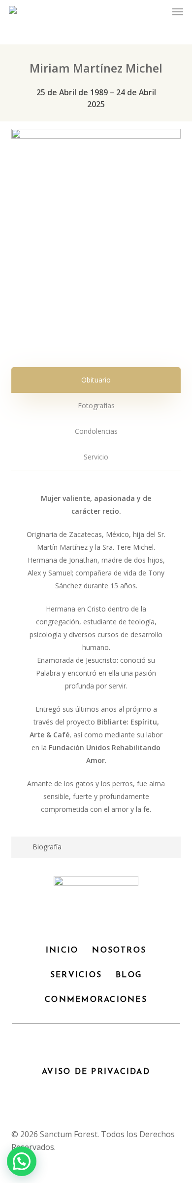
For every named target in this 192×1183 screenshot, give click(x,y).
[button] (177, 12)
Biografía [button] (47, 846)
